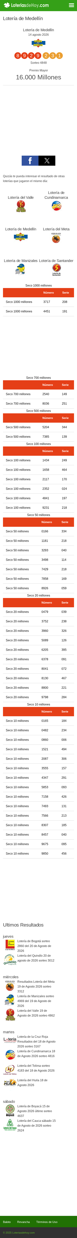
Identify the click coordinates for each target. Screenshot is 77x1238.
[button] (30, 161)
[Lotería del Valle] (20, 211)
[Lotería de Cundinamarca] (56, 211)
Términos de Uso (46, 1221)
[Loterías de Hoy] (26, 5)
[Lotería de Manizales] (20, 275)
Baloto (7, 1221)
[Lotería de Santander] (56, 275)
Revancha (23, 1221)
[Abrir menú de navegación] (68, 5)
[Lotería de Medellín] (20, 243)
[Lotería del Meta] (56, 243)
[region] (37, 345)
